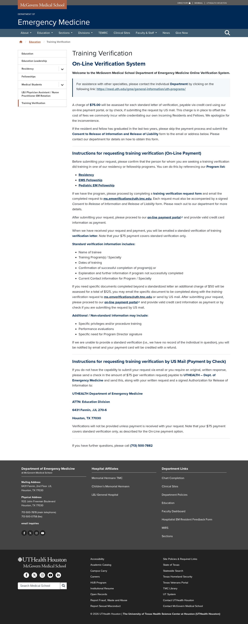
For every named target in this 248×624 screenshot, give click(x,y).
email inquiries (30, 523)
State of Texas (171, 564)
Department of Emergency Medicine (48, 469)
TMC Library (170, 588)
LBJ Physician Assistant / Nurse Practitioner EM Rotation (40, 94)
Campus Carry (98, 570)
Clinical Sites (122, 33)
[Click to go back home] (21, 42)
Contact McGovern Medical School (183, 606)
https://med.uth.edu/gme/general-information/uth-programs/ (141, 89)
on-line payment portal (165, 217)
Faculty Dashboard (173, 511)
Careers (95, 576)
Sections (64, 33)
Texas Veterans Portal (175, 582)
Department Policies (174, 495)
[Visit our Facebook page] (24, 533)
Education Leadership (34, 61)
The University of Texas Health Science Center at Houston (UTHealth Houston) (171, 613)
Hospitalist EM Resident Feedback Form (187, 519)
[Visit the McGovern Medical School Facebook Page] (26, 575)
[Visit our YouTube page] (42, 533)
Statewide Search (173, 570)
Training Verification (33, 103)
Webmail (198, 3)
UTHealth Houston (217, 3)
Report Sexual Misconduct (105, 606)
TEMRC (103, 33)
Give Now (182, 33)
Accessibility (97, 558)
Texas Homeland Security (177, 576)
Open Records (98, 594)
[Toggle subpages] (62, 69)
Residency (28, 68)
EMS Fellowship (90, 180)
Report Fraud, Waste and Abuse (108, 600)
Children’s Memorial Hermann (110, 486)
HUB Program (98, 582)
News (166, 33)
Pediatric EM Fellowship (97, 185)
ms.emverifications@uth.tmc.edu (127, 199)
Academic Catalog (100, 564)
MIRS (165, 528)
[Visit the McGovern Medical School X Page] (34, 575)
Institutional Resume (102, 588)
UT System (169, 594)
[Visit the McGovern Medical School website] (42, 6)
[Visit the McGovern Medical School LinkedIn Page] (58, 575)
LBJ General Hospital (105, 495)
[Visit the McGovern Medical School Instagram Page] (42, 575)
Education (44, 33)
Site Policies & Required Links (180, 558)
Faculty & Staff (145, 33)
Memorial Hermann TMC (107, 478)
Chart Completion (173, 478)
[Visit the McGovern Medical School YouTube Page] (50, 575)
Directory (183, 3)
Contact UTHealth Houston (178, 600)
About (25, 33)
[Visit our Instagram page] (36, 533)
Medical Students (32, 84)
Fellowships (29, 76)
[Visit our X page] (30, 533)
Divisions (84, 33)
